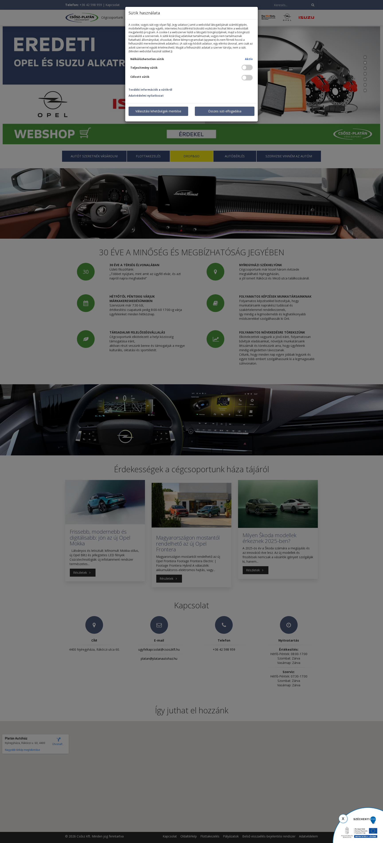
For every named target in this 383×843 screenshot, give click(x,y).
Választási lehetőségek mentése (158, 111)
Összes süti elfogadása (224, 111)
